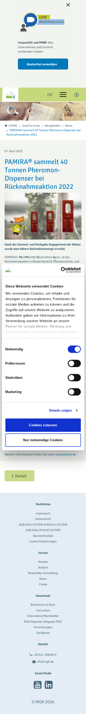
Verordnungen (43, 627)
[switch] (74, 363)
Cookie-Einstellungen (43, 541)
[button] (19, 475)
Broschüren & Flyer (43, 604)
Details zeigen (60, 410)
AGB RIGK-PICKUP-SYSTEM (43, 530)
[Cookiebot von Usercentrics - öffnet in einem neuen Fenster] (61, 270)
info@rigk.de (45, 661)
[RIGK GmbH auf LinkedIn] (49, 685)
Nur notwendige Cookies (43, 440)
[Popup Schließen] (68, 4)
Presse (43, 584)
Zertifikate (43, 633)
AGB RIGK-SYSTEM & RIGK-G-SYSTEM (43, 524)
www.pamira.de (65, 454)
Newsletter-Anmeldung (43, 573)
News (68, 125)
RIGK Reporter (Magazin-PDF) (43, 621)
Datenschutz (43, 519)
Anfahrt (43, 567)
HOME (12, 125)
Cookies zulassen (43, 425)
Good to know (31, 125)
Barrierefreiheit (43, 536)
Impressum (43, 513)
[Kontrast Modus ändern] (77, 94)
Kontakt (43, 561)
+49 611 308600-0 (44, 654)
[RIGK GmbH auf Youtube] (38, 685)
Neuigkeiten (52, 125)
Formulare (43, 610)
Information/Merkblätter (43, 616)
